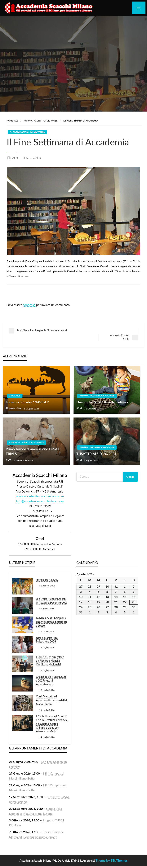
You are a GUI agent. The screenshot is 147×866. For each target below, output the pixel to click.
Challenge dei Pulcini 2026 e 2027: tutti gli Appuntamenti (51, 681)
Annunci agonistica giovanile (40, 121)
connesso (29, 305)
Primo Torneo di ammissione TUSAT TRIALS (32, 452)
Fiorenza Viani (14, 408)
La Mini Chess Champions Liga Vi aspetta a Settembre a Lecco (51, 622)
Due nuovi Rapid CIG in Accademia (102, 402)
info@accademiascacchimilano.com (40, 501)
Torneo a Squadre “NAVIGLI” (27, 402)
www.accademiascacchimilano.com (40, 496)
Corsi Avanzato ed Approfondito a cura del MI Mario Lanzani (52, 700)
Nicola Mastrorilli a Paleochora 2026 (47, 640)
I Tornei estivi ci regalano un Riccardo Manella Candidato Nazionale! (50, 661)
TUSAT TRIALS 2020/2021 (96, 454)
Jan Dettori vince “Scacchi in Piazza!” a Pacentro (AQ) (51, 601)
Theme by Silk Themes (111, 860)
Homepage (12, 121)
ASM (15, 158)
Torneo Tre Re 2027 (47, 580)
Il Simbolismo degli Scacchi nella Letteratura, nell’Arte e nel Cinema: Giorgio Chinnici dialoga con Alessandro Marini (52, 724)
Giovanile (14, 396)
